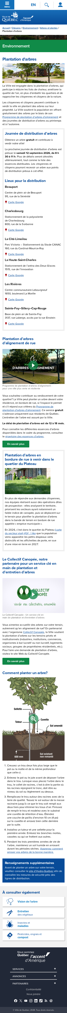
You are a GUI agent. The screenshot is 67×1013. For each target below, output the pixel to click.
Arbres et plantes (49, 28)
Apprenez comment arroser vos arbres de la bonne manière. (35, 850)
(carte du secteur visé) (33, 531)
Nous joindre (33, 994)
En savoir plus (15, 444)
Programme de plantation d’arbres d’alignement (30, 117)
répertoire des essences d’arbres (24, 436)
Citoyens (16, 28)
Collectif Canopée (33, 632)
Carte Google (16, 202)
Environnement (30, 28)
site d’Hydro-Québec (41, 871)
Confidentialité (33, 989)
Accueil (6, 28)
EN (33, 4)
